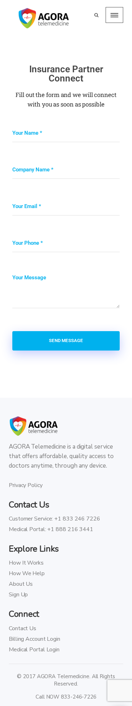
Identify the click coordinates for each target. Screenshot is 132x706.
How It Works (26, 563)
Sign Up (18, 594)
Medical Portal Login (34, 649)
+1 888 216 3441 (70, 529)
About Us (21, 584)
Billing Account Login (34, 639)
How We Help (27, 573)
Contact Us (22, 628)
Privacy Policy (26, 485)
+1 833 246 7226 (77, 519)
